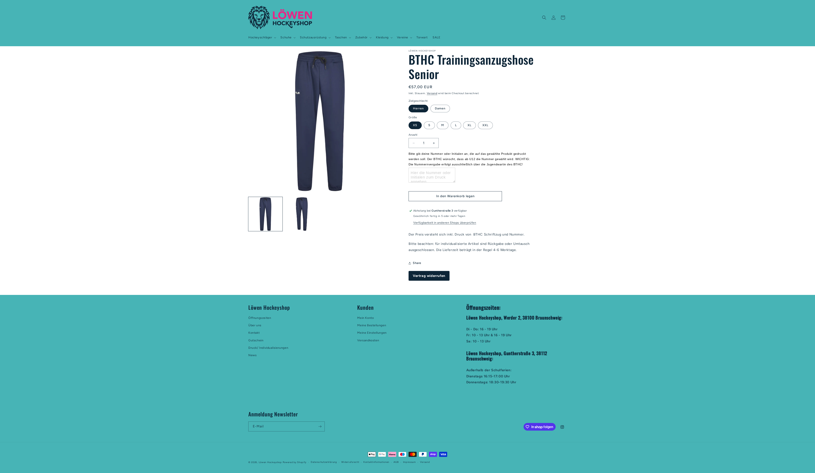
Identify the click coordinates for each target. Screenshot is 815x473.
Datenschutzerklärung (324, 462)
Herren (418, 108)
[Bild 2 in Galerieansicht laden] (302, 214)
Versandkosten (368, 340)
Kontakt (254, 333)
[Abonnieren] (320, 426)
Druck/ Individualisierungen (268, 348)
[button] (262, 37)
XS (415, 125)
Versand (432, 93)
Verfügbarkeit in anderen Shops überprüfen (444, 223)
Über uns (254, 325)
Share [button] (417, 263)
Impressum (409, 462)
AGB (396, 462)
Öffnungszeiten (259, 318)
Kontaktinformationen (376, 462)
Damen (440, 108)
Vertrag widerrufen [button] (429, 276)
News (252, 355)
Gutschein (255, 340)
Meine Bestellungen (371, 325)
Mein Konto (365, 318)
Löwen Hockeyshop (270, 462)
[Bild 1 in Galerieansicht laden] (265, 214)
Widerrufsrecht (350, 462)
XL (469, 125)
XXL (485, 125)
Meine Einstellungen (371, 333)
